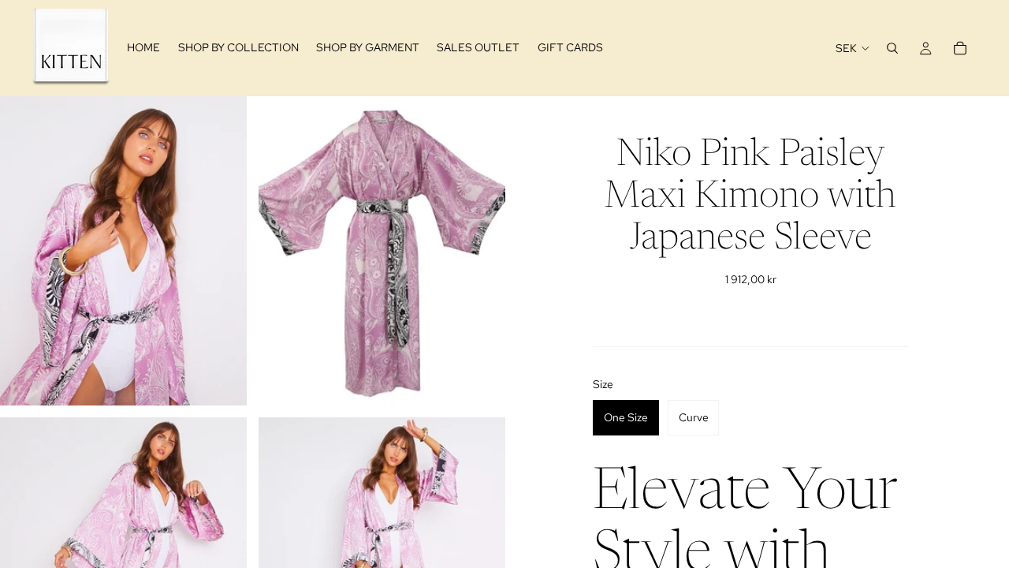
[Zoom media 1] (123, 250)
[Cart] (960, 48)
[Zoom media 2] (382, 250)
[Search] (892, 48)
